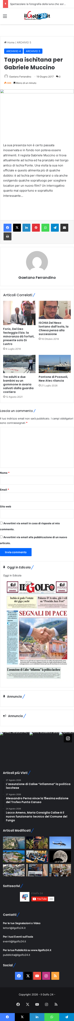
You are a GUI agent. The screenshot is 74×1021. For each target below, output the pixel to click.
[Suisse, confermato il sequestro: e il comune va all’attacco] (14, 856)
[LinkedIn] (26, 228)
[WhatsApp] (45, 228)
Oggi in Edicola (12, 575)
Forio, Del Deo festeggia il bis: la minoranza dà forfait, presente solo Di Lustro (19, 336)
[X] (17, 228)
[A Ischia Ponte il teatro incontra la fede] (60, 870)
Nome (4, 472)
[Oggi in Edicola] (37, 681)
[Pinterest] (36, 228)
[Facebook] (7, 228)
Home (11, 42)
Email (4, 489)
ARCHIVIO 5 (24, 42)
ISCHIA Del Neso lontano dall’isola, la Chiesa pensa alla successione (53, 328)
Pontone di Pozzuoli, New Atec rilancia (53, 379)
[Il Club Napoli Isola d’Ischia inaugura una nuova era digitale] (37, 870)
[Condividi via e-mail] (64, 228)
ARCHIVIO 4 (13, 51)
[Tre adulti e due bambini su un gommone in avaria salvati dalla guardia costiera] (19, 364)
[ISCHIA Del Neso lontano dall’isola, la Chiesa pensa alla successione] (55, 310)
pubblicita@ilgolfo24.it (16, 954)
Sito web (5, 506)
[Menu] (5, 17)
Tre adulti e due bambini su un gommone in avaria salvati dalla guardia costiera (18, 384)
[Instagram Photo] (15, 747)
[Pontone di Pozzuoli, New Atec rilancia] (55, 364)
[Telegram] (55, 228)
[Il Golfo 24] (37, 16)
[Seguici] (68, 738)
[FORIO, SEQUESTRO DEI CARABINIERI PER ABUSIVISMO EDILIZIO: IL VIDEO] (14, 843)
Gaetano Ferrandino (20, 76)
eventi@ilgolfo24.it (14, 941)
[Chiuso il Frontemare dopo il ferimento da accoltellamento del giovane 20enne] (37, 843)
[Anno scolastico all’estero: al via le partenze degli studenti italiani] (37, 856)
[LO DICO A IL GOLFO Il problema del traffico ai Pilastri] (14, 870)
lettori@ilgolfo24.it (14, 927)
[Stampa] (7, 236)
